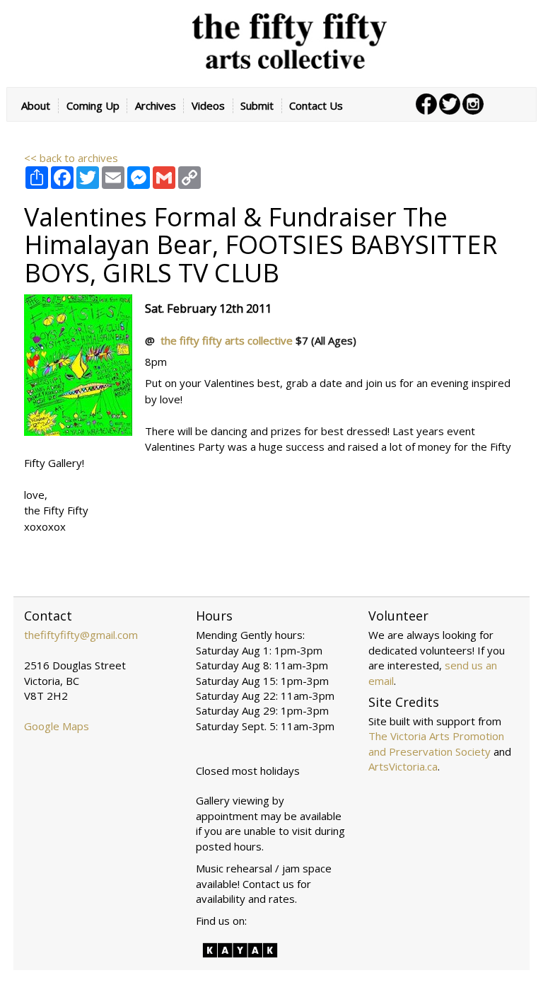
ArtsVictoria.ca (403, 766)
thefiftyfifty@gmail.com (81, 635)
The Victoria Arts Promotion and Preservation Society (436, 743)
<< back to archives (71, 158)
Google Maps (56, 726)
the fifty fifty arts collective (228, 340)
